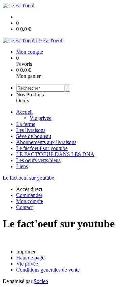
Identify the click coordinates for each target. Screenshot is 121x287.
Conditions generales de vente (48, 270)
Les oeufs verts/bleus (38, 160)
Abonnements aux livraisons (46, 142)
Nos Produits (30, 94)
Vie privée (40, 118)
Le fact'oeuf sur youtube (42, 148)
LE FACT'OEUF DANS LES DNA (55, 154)
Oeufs (22, 100)
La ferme (25, 124)
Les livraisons (30, 130)
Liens (22, 166)
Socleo (41, 281)
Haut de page (30, 257)
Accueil (24, 112)
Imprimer (26, 251)
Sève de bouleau (33, 136)
